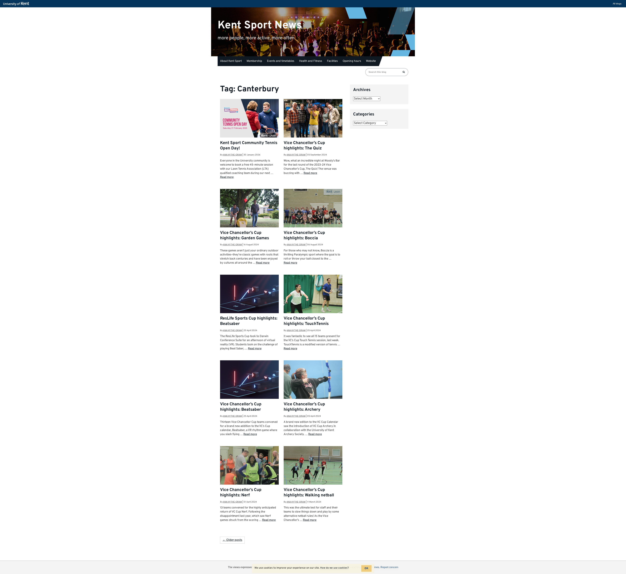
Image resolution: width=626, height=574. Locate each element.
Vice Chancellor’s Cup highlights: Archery (304, 407)
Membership (254, 61)
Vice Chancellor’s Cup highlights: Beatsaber (240, 407)
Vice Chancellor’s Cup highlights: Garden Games (244, 235)
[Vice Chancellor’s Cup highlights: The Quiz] (313, 118)
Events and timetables (280, 61)
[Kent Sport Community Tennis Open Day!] (249, 118)
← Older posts (232, 540)
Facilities (332, 61)
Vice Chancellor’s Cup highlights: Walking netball (309, 492)
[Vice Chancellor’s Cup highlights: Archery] (313, 379)
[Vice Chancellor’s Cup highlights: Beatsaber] (249, 382)
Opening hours (352, 61)
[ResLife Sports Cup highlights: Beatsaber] (249, 297)
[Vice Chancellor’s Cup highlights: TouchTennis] (313, 294)
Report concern (389, 567)
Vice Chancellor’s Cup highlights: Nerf (240, 492)
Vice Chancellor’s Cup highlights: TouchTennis (306, 321)
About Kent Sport (231, 61)
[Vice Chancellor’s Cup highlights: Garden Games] (249, 208)
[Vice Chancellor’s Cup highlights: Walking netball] (313, 465)
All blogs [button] (617, 3)
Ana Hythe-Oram (232, 154)
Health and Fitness (310, 61)
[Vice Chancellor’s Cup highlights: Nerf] (249, 465)
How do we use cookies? (334, 568)
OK (366, 568)
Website (371, 61)
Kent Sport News (260, 25)
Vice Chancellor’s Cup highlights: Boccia (304, 235)
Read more (227, 177)
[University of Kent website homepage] (17, 4)
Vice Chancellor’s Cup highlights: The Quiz (304, 145)
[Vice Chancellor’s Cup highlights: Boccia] (313, 208)
